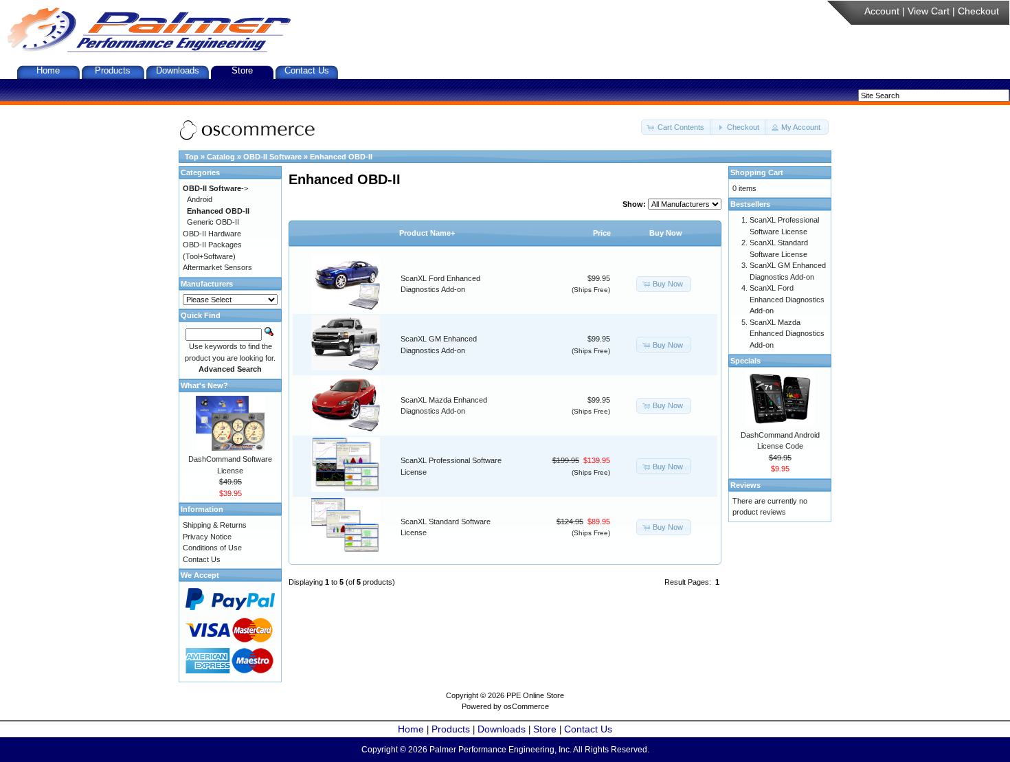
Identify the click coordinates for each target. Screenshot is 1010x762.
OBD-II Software (272, 157)
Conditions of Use (212, 548)
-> (215, 188)
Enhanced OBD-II (341, 157)
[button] (676, 127)
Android (199, 199)
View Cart (929, 10)
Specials (745, 361)
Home (48, 70)
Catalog (221, 157)
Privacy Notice (207, 537)
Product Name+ (427, 233)
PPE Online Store (535, 695)
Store (242, 70)
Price (602, 233)
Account (881, 10)
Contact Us (306, 70)
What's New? (204, 385)
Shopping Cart (756, 172)
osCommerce (526, 706)
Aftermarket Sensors (217, 267)
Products (113, 70)
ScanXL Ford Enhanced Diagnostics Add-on (787, 299)
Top (192, 157)
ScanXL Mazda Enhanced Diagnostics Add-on (787, 333)
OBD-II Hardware (212, 233)
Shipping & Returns (215, 525)
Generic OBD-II (213, 222)
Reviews (745, 485)
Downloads (177, 70)
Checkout (978, 10)
